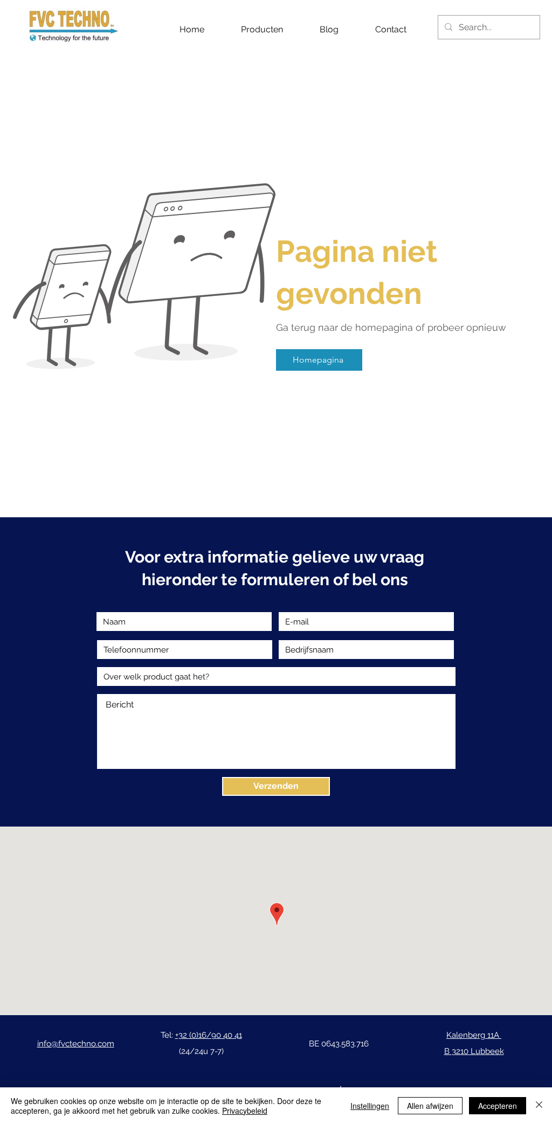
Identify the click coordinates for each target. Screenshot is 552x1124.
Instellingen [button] (369, 1105)
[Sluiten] (539, 1105)
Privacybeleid (244, 1110)
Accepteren (497, 1105)
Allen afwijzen (430, 1105)
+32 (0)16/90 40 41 (208, 1035)
